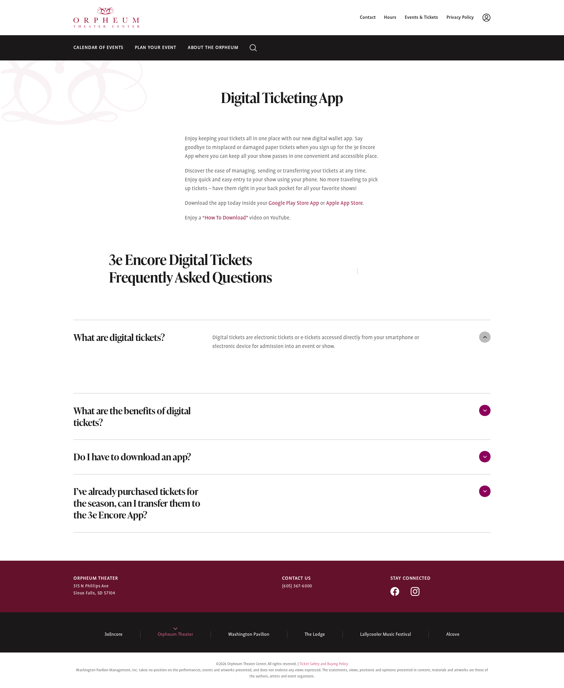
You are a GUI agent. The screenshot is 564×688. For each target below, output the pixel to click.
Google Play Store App (293, 203)
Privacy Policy (460, 17)
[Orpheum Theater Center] (106, 18)
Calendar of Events (98, 47)
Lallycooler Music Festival (385, 634)
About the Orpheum (213, 47)
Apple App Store (344, 203)
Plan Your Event (156, 47)
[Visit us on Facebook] (394, 594)
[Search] (253, 47)
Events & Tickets (421, 17)
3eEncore (113, 634)
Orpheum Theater (175, 634)
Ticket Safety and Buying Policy (323, 664)
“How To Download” (225, 218)
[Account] (486, 18)
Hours (390, 17)
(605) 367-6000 (297, 586)
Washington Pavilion (248, 634)
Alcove (452, 634)
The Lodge (315, 634)
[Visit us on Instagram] (415, 594)
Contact (368, 17)
